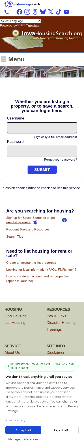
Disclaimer (56, 352)
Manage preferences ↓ (24, 439)
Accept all (23, 430)
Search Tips (14, 236)
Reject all (61, 430)
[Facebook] (19, 12)
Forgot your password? (60, 159)
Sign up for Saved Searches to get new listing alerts (30, 220)
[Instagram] (27, 12)
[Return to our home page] (42, 48)
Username (15, 118)
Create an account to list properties (31, 262)
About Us (12, 352)
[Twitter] (51, 12)
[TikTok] (58, 12)
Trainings (54, 329)
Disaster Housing (61, 323)
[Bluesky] (43, 12)
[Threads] (35, 12)
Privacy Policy (15, 420)
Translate (32, 25)
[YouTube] (66, 12)
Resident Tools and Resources (28, 229)
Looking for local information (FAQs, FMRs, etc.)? (41, 269)
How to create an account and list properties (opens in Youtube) (37, 278)
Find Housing (15, 316)
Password (15, 141)
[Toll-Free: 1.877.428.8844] (6, 12)
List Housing (14, 323)
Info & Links (57, 316)
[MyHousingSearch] (22, 4)
